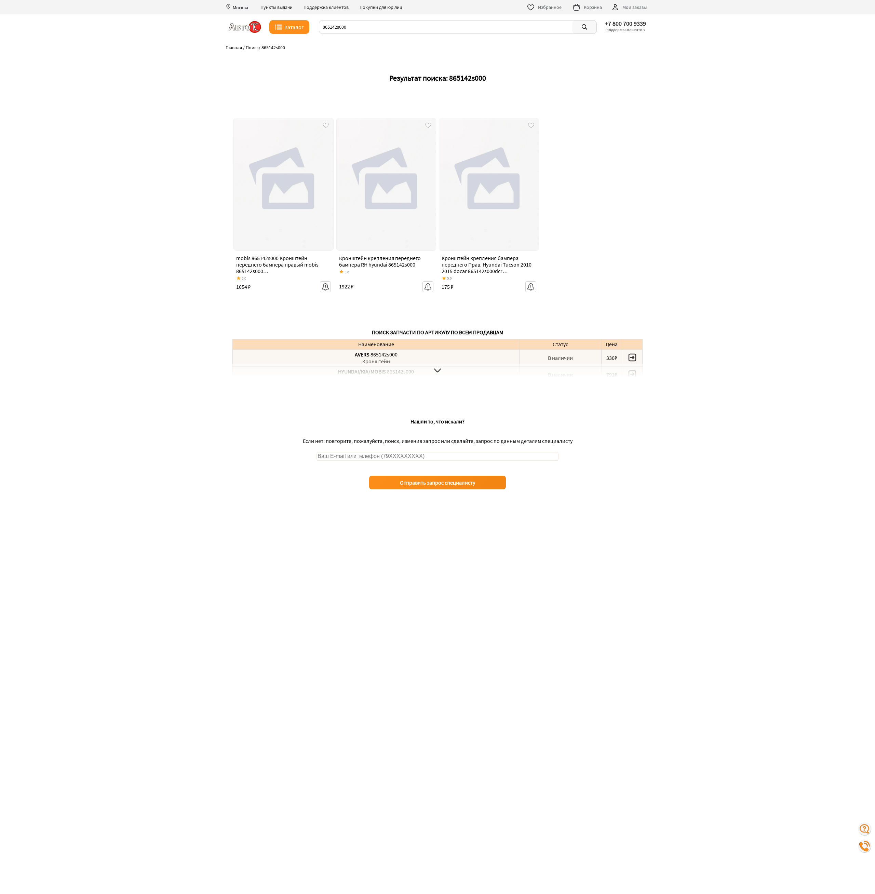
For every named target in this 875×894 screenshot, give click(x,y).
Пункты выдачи (276, 7)
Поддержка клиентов (326, 7)
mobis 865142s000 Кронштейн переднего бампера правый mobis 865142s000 (277, 264)
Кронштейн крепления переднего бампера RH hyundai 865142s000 (380, 261)
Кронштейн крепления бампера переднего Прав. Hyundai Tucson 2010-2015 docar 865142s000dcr (487, 264)
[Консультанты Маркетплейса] (865, 829)
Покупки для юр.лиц (381, 7)
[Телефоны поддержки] (865, 846)
